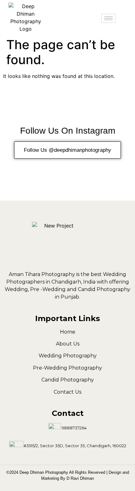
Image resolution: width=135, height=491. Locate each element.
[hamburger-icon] (108, 18)
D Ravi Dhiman (80, 478)
